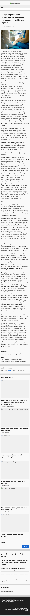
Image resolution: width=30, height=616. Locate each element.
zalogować (9, 370)
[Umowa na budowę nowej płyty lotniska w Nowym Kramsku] (15, 496)
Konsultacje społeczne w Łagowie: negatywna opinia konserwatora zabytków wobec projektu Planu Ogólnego (14, 554)
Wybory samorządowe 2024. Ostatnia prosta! (12, 535)
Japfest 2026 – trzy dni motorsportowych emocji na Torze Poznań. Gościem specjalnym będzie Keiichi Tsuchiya (14, 562)
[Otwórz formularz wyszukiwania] (27, 7)
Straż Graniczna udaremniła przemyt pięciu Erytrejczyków (14, 430)
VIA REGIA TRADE (19, 611)
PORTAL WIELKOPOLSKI (19, 609)
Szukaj (3, 542)
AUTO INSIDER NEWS (11, 611)
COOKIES (12, 601)
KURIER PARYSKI (26, 610)
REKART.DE (26, 611)
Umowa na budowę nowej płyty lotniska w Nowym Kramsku (14, 509)
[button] (2, 6)
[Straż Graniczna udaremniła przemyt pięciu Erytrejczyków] (15, 417)
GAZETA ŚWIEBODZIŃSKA (10, 609)
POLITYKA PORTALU (6, 601)
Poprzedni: (14, 353)
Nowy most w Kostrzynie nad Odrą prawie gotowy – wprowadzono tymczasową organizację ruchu (14, 402)
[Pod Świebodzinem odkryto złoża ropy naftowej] (15, 470)
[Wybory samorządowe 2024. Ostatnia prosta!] (15, 523)
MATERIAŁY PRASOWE (19, 608)
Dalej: (13, 359)
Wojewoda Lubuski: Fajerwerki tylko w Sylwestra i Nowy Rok (12, 456)
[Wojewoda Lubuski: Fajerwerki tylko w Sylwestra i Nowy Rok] (15, 444)
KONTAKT (26, 608)
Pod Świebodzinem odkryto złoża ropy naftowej (13, 482)
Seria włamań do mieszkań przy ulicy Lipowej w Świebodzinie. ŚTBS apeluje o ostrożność (13, 569)
